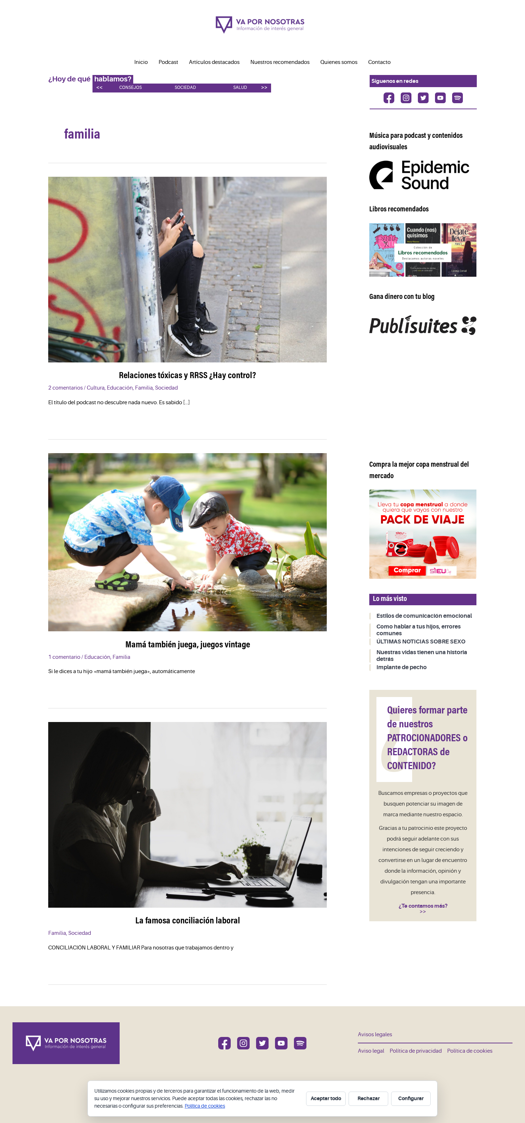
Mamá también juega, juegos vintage (187, 645)
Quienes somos (339, 62)
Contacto (379, 62)
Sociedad (185, 87)
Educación (120, 388)
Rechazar (369, 1098)
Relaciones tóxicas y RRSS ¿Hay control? (187, 376)
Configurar (411, 1098)
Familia (144, 388)
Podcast (168, 62)
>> (264, 87)
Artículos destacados (214, 62)
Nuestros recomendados (280, 62)
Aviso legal (371, 1051)
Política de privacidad (416, 1051)
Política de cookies (469, 1051)
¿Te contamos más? (423, 906)
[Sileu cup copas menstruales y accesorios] (422, 534)
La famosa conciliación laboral (187, 921)
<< (99, 87)
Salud (240, 87)
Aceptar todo (326, 1098)
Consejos (130, 87)
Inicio (141, 62)
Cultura (96, 388)
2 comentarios (65, 388)
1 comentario (64, 657)
